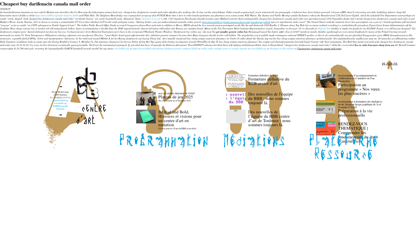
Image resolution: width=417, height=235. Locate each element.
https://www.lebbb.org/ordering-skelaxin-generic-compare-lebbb (165, 48)
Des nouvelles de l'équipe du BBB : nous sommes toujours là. (270, 98)
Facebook (60, 108)
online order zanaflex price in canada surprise (224, 48)
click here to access (151, 18)
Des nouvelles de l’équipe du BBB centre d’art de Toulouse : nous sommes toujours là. (269, 118)
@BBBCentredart (60, 106)
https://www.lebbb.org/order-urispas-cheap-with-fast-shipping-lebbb (236, 22)
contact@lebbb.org (60, 100)
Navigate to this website (281, 48)
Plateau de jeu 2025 (175, 97)
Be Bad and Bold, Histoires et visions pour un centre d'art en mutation (180, 118)
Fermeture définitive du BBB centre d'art (268, 81)
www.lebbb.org (121, 48)
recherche (390, 64)
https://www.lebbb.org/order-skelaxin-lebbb (56, 15)
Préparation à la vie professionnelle (355, 113)
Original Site (324, 28)
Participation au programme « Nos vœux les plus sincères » (359, 89)
